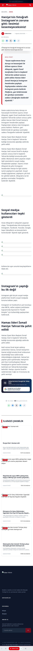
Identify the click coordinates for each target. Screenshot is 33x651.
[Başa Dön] (30, 648)
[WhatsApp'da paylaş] (3, 40)
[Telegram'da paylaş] (14, 40)
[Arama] (30, 5)
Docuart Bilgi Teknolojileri (12, 644)
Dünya (11, 12)
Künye (4, 610)
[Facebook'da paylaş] (6, 40)
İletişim (4, 614)
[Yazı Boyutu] (5, 648)
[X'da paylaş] (10, 40)
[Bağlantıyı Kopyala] (18, 40)
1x (21, 648)
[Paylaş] (25, 648)
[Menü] (3, 5)
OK (28, 630)
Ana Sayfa (4, 12)
